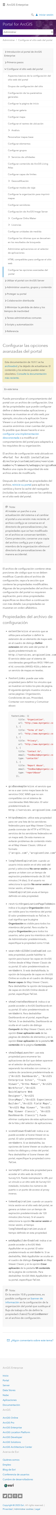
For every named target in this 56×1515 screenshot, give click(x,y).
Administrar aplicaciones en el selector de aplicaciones (28, 251)
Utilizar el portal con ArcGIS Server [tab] (25, 280)
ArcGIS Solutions (12, 1442)
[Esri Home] (9, 1485)
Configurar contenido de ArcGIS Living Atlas (28, 165)
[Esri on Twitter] (5, 1496)
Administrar (9, 40)
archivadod (11, 366)
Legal (37, 1509)
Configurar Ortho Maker (23, 218)
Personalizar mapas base (20, 137)
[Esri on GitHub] (15, 1496)
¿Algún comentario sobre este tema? (32, 1340)
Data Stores (9, 1390)
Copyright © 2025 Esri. (14, 1505)
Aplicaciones (10, 1400)
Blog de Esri (9, 1469)
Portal (6, 1380)
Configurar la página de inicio (23, 103)
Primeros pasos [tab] (15, 62)
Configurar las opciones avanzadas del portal (28, 272)
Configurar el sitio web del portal (35, 40)
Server (6, 1385)
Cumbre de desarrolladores (18, 1479)
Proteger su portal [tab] (16, 294)
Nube (6, 1395)
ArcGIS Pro (8, 1422)
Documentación (11, 1405)
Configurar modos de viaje (21, 187)
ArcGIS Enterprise (17, 4)
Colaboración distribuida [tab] (20, 300)
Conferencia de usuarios (16, 1474)
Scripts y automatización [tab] (20, 324)
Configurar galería (17, 110)
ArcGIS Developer (12, 1437)
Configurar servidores (19, 205)
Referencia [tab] (13, 331)
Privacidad (8, 1509)
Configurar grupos (17, 150)
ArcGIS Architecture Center (17, 1447)
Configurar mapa (16, 117)
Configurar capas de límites (22, 174)
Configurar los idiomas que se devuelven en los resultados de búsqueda (29, 240)
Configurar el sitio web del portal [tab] (25, 69)
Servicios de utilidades (23, 157)
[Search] (32, 14)
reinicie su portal (21, 484)
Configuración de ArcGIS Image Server (28, 211)
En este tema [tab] (11, 389)
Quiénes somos (11, 1459)
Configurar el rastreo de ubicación (25, 123)
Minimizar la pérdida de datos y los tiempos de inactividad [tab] (24, 309)
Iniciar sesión (46, 14)
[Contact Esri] (20, 1496)
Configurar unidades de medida (24, 231)
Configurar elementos (19, 143)
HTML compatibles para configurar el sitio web (29, 261)
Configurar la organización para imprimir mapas (29, 196)
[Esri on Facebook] (10, 1496)
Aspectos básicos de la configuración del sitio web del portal (29, 77)
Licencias (16, 225)
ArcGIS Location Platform (16, 1432)
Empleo (7, 1464)
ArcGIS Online (10, 1417)
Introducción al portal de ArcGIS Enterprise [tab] (23, 53)
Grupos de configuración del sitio (25, 86)
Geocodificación (20, 181)
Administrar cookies (23, 1509)
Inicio (6, 1375)
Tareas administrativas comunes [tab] (24, 317)
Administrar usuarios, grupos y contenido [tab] (29, 287)
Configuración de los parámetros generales (25, 95)
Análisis (15, 130)
